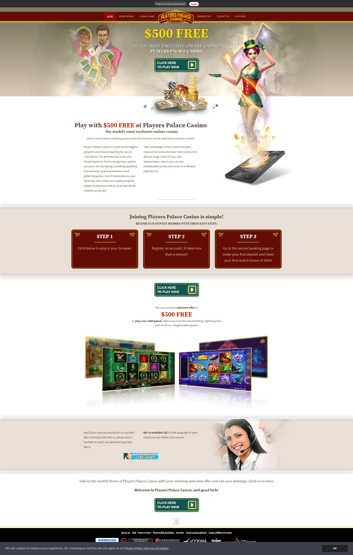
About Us (125, 532)
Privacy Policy (144, 532)
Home (110, 16)
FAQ (134, 532)
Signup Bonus (126, 16)
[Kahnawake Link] (168, 541)
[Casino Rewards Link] (216, 541)
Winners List (204, 16)
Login (194, 4)
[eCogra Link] (195, 541)
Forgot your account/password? (171, 3)
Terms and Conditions (196, 532)
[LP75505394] (140, 456)
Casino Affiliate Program (220, 532)
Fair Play (180, 532)
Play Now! (240, 16)
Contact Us (223, 16)
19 (123, 541)
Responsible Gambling (163, 532)
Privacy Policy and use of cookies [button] (146, 548)
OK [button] (335, 548)
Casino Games (147, 16)
